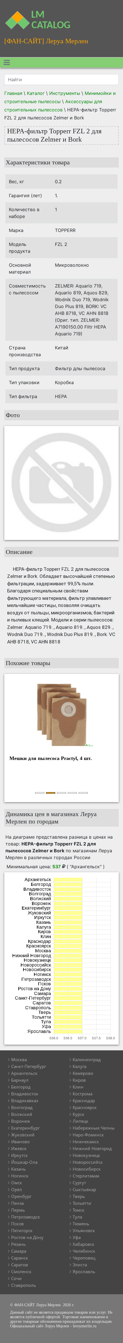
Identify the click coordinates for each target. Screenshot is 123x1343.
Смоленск (21, 1271)
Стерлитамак (86, 1176)
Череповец (84, 1258)
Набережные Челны (94, 1128)
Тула (77, 1217)
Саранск (19, 1258)
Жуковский (23, 1135)
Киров (79, 1080)
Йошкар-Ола (24, 1162)
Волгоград (22, 1107)
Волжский (21, 1114)
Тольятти (82, 1203)
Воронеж (20, 1121)
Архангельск (24, 1073)
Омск (16, 1182)
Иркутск (19, 1155)
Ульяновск (84, 1230)
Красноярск (85, 1107)
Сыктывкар (84, 1189)
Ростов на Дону (27, 1237)
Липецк (80, 1121)
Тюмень (81, 1223)
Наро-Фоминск (88, 1135)
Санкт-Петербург (28, 1066)
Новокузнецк (86, 1155)
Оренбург (21, 1196)
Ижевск (19, 1148)
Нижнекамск (86, 1141)
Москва (19, 1059)
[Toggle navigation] (6, 63)
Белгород (21, 1087)
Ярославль (84, 1271)
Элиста (80, 1264)
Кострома (82, 1094)
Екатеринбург (25, 1128)
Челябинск (84, 1251)
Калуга (79, 1066)
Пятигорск (22, 1230)
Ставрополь (23, 1285)
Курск (78, 1114)
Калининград (87, 1059)
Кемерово (83, 1073)
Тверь (79, 1196)
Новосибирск (87, 1169)
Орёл (16, 1189)
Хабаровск (83, 1244)
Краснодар (84, 1100)
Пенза (17, 1203)
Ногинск (20, 1176)
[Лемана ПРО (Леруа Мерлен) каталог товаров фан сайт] (15, 16)
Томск (78, 1210)
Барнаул (20, 1080)
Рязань (18, 1244)
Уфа (77, 1237)
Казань (18, 1169)
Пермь (18, 1210)
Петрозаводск (25, 1217)
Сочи (16, 1278)
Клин (78, 1087)
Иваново (20, 1141)
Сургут (79, 1182)
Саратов (19, 1264)
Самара (18, 1251)
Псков (17, 1223)
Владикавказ (24, 1100)
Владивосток (24, 1094)
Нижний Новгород (92, 1148)
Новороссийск (88, 1162)
